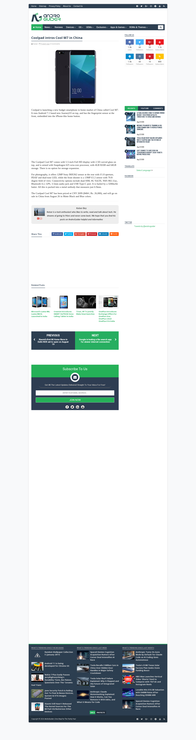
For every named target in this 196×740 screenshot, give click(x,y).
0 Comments (55, 44)
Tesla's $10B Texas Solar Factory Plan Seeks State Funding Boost (148, 668)
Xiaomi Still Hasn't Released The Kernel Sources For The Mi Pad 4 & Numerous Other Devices (58, 707)
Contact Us (78, 6)
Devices (70, 27)
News (47, 27)
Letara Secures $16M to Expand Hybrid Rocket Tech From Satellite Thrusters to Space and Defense (151, 115)
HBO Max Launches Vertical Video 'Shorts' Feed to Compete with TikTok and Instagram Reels (149, 680)
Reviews (59, 27)
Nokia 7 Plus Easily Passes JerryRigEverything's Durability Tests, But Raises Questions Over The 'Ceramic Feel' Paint (52, 679)
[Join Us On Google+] (77, 407)
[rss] (164, 6)
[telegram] (155, 6)
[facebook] (137, 6)
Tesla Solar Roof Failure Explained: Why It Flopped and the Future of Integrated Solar (149, 140)
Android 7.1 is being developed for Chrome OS (57, 664)
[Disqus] (75, 492)
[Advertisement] (116, 16)
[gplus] (146, 6)
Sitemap (42, 6)
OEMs (89, 27)
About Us (67, 6)
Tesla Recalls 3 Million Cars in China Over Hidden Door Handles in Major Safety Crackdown (104, 669)
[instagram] (151, 6)
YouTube (145, 108)
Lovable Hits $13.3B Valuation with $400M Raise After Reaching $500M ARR (150, 692)
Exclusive (101, 27)
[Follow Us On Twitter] (72, 407)
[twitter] (141, 6)
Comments (158, 108)
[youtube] (160, 6)
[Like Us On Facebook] (67, 407)
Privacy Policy (54, 6)
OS (80, 27)
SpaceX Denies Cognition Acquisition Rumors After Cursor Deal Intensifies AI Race (102, 656)
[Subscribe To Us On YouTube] (83, 407)
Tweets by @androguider (144, 226)
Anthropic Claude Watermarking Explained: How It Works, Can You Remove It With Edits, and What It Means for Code (96, 696)
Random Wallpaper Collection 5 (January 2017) (59, 653)
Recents (131, 108)
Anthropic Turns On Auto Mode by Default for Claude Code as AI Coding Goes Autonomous (149, 656)
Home (33, 6)
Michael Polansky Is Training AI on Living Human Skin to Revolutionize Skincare (149, 127)
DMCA (92, 712)
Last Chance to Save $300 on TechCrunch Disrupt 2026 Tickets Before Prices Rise (149, 152)
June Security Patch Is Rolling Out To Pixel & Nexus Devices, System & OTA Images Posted (59, 694)
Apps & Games (117, 27)
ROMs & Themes (137, 27)
